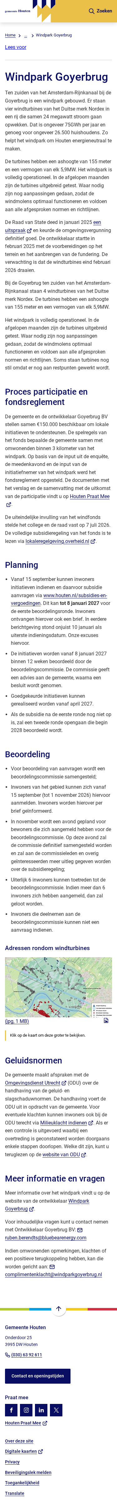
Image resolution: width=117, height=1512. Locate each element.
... (25, 35)
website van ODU (64, 1155)
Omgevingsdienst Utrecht (35, 1083)
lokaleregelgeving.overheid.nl (60, 541)
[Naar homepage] (44, 11)
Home (10, 35)
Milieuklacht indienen (66, 1123)
